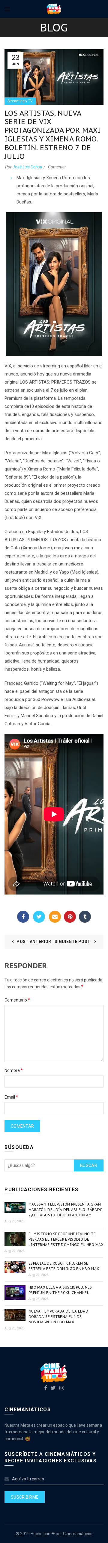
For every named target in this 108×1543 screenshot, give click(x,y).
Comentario (17, 1000)
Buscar (88, 1165)
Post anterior (33, 941)
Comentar (57, 167)
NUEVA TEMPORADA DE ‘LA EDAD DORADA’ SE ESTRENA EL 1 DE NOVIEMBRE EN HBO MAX (58, 1316)
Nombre (13, 1070)
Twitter (39, 917)
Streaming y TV (20, 101)
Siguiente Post (73, 941)
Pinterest (70, 917)
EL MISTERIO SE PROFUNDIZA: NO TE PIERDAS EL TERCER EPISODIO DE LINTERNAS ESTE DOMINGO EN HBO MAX (66, 1239)
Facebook (23, 917)
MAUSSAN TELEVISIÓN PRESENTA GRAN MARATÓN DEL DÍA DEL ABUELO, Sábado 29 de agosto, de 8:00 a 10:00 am (65, 1209)
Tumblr (85, 917)
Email (55, 917)
